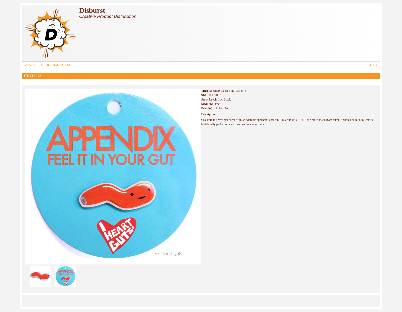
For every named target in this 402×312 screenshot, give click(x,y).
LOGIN (374, 64)
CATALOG (30, 64)
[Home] (50, 58)
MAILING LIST (61, 64)
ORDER (44, 64)
